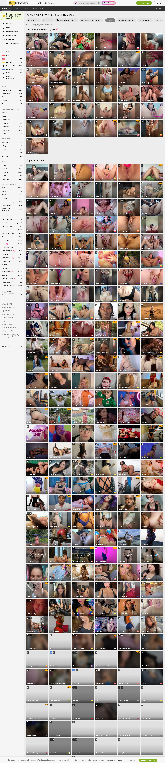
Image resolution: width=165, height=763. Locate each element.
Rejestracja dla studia (9, 327)
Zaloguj (158, 3)
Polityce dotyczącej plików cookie (111, 760)
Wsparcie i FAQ (7, 304)
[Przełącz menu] (3, 3)
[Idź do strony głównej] (18, 3)
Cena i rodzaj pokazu (67, 20)
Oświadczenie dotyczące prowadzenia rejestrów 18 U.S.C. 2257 (10, 336)
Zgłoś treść (6, 311)
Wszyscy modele (8, 331)
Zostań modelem (7, 324)
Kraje (48, 20)
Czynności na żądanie (91, 20)
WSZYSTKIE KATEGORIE (11, 292)
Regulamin (5, 321)
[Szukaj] (98, 3)
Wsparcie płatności (8, 307)
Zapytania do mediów (9, 314)
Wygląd (33, 20)
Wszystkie (110, 20)
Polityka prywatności (9, 317)
